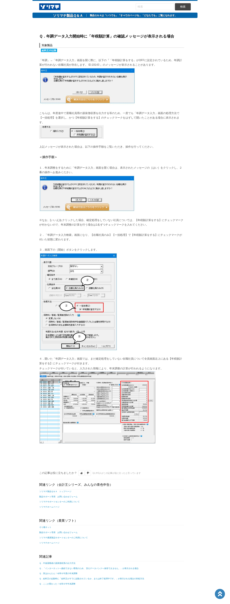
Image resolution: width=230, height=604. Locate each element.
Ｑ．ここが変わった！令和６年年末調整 (57, 584)
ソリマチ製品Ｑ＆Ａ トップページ (55, 491)
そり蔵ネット (45, 527)
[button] (81, 473)
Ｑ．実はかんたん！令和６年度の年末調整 (58, 573)
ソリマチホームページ (49, 507)
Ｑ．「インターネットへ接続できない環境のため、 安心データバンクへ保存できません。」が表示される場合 (89, 568)
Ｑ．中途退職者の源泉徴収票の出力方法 (57, 563)
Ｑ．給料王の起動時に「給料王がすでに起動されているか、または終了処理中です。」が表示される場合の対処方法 (91, 578)
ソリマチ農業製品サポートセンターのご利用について (63, 537)
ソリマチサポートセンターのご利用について (59, 502)
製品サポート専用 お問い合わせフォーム (58, 496)
